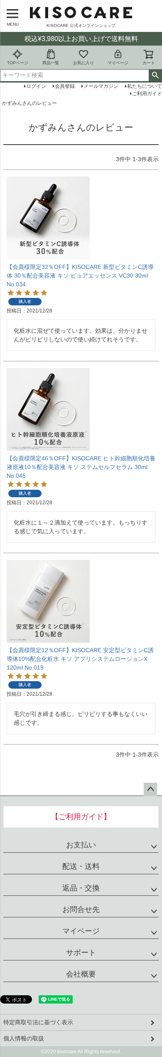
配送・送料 (81, 866)
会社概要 (81, 974)
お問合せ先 (81, 909)
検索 (155, 75)
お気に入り (83, 62)
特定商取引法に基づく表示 (38, 1022)
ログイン (36, 86)
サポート (81, 952)
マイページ (118, 62)
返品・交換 (81, 888)
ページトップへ (150, 789)
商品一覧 (50, 62)
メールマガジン (100, 86)
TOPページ (17, 62)
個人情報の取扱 (23, 1038)
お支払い (81, 845)
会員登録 (65, 86)
